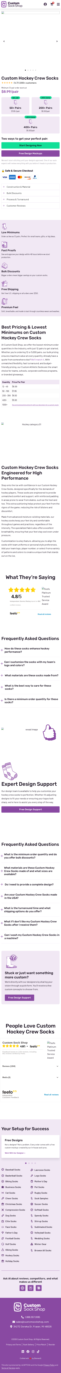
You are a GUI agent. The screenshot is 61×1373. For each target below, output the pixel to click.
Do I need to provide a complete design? (29, 884)
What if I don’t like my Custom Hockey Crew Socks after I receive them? (30, 923)
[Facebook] (28, 1351)
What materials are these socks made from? (31, 675)
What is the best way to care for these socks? (28, 687)
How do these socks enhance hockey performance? (27, 650)
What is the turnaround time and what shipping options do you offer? (27, 910)
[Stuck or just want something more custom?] (11, 961)
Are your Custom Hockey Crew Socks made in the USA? (30, 896)
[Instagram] (33, 1351)
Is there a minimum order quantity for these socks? (31, 701)
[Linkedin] (22, 1351)
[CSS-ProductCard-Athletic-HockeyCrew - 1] (30, 41)
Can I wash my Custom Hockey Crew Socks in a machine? (31, 936)
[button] (4, 41)
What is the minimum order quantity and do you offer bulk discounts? (30, 856)
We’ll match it (37, 359)
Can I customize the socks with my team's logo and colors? (29, 663)
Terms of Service (8, 1368)
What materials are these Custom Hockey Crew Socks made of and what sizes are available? (29, 871)
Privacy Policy (49, 1365)
